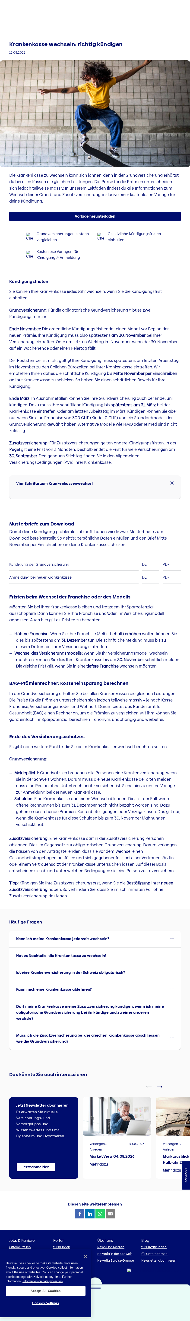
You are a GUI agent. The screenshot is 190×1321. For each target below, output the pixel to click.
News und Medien (110, 1247)
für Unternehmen (154, 1253)
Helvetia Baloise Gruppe (115, 1260)
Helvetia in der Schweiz (114, 1253)
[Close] (85, 1256)
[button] (95, 484)
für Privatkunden (154, 1247)
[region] (45, 1283)
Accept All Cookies (45, 1291)
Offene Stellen (20, 1247)
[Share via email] (110, 1213)
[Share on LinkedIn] (90, 1213)
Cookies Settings (45, 1303)
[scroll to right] (162, 1086)
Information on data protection (42, 1281)
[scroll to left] (151, 1086)
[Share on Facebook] (79, 1213)
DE (144, 564)
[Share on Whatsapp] (100, 1213)
